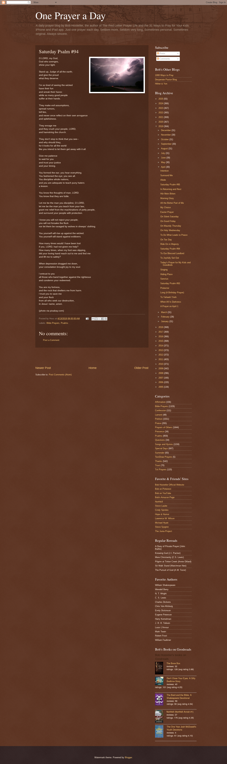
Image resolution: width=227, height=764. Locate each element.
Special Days (161, 448)
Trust (157, 465)
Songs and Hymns (164, 444)
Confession (160, 410)
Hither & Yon (161, 83)
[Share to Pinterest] (105, 318)
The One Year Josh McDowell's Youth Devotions (181, 728)
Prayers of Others (163, 427)
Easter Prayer (167, 212)
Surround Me (166, 175)
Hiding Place (166, 274)
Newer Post (43, 368)
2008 (161, 373)
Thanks (158, 461)
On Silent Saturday (169, 216)
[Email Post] (87, 318)
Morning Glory (167, 198)
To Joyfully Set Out (169, 258)
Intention (164, 171)
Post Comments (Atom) (60, 374)
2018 (161, 327)
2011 (161, 359)
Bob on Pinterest (163, 489)
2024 (161, 103)
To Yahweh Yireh (168, 297)
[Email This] (93, 318)
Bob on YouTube (163, 493)
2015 (161, 341)
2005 (161, 387)
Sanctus (164, 279)
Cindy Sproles (162, 510)
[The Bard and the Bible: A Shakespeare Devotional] (161, 700)
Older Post (141, 368)
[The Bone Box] (161, 668)
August (165, 148)
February (165, 316)
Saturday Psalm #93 (170, 283)
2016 (161, 336)
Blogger (128, 757)
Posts (162, 53)
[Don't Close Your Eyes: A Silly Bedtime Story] (161, 681)
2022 (161, 112)
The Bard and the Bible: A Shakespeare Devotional (179, 696)
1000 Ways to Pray (164, 75)
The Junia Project (163, 531)
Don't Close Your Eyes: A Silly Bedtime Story (181, 680)
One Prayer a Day (70, 15)
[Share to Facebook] (102, 318)
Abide (163, 180)
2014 (161, 345)
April (163, 167)
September (166, 144)
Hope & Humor (162, 514)
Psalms (64, 323)
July (163, 153)
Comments (164, 59)
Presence (159, 431)
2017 (161, 332)
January (165, 321)
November (166, 135)
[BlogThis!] (96, 318)
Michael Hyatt (161, 522)
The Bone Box (173, 663)
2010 (161, 364)
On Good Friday (168, 221)
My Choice (165, 207)
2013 (161, 350)
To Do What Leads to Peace (173, 235)
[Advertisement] (92, 357)
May (163, 162)
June (163, 157)
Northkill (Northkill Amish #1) (180, 711)
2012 (161, 354)
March (164, 312)
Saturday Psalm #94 (170, 248)
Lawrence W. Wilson (164, 518)
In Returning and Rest (170, 189)
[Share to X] (99, 318)
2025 (161, 99)
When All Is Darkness (170, 302)
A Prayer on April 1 (169, 306)
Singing (164, 269)
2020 (161, 122)
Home (93, 368)
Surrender (159, 452)
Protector (164, 288)
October (165, 139)
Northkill (159, 501)
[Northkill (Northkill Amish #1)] (161, 716)
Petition (158, 419)
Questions (160, 440)
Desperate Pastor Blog (166, 79)
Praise (158, 423)
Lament (158, 415)
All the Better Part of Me (172, 203)
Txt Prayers (160, 469)
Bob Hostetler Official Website (169, 485)
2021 (161, 117)
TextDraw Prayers (163, 457)
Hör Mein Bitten (167, 193)
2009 (161, 368)
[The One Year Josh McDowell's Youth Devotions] (161, 731)
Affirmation (160, 402)
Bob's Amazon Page (164, 497)
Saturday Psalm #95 (170, 184)
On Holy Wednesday (170, 230)
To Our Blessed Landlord (172, 253)
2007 (161, 378)
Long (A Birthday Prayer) (172, 292)
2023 (161, 108)
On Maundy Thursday (170, 226)
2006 (161, 382)
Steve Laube (161, 506)
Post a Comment (51, 340)
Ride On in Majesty (169, 244)
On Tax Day (166, 239)
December (166, 130)
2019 (161, 126)
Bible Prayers (53, 323)
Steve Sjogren (162, 527)
